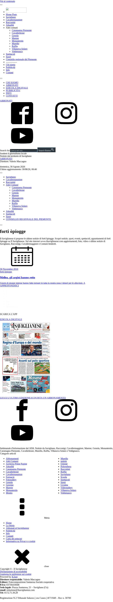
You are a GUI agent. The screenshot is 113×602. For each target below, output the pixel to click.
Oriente (64, 464)
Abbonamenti (12, 458)
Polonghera (66, 466)
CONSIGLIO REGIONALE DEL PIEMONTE (28, 219)
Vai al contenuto (7, 1)
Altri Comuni (12, 185)
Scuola (64, 477)
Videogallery (67, 487)
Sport (8, 56)
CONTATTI (12, 96)
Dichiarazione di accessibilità (13, 571)
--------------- (11, 62)
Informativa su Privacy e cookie (20, 541)
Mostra (9, 493)
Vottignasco (17, 51)
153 (7, 301)
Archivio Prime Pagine (16, 464)
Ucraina (64, 485)
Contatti (9, 72)
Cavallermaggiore (14, 19)
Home (9, 523)
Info (8, 70)
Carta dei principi (14, 538)
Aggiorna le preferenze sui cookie (15, 574)
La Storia (10, 525)
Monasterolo (17, 41)
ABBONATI (12, 85)
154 (7, 304)
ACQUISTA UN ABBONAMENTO (48, 398)
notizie (64, 461)
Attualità (10, 25)
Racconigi (10, 22)
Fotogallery (11, 479)
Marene (15, 38)
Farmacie (10, 477)
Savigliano (11, 17)
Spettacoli (10, 54)
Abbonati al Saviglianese (17, 528)
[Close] (1, 78)
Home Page (11, 14)
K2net (15, 577)
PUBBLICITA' (13, 90)
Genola (15, 35)
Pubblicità (10, 67)
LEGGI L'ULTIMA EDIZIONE (15, 398)
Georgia (9, 485)
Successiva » (12, 306)
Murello (15, 43)
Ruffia (15, 46)
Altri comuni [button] (12, 27)
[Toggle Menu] (1, 4)
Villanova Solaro (19, 49)
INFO (8, 93)
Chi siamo (10, 64)
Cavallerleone (18, 33)
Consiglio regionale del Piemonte (21, 59)
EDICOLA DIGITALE (17, 88)
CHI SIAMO (12, 82)
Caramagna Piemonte (22, 30)
